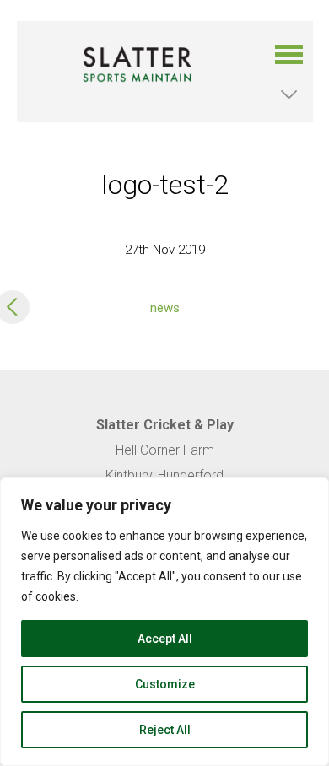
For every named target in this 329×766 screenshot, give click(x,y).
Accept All (165, 638)
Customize (165, 684)
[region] (164, 621)
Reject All (165, 729)
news (165, 308)
